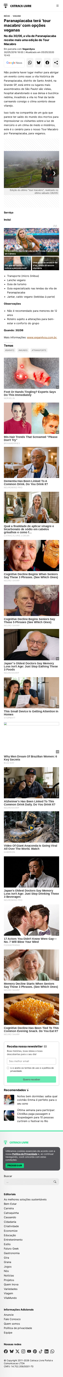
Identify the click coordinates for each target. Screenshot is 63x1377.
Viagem (17, 16)
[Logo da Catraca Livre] (17, 5)
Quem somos (12, 1323)
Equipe (8, 1332)
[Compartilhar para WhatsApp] (29, 62)
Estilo (7, 1244)
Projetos (9, 1280)
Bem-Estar (10, 1203)
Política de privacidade (18, 1328)
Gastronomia (12, 1253)
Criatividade (11, 1226)
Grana (7, 1262)
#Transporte (39, 350)
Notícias (9, 1275)
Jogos (7, 1266)
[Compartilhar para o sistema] (56, 62)
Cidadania (10, 1221)
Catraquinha (11, 1212)
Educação (10, 1235)
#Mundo (23, 350)
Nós (6, 1271)
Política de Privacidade (24, 1154)
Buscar (8, 1176)
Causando (10, 1217)
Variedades (10, 1289)
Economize (10, 1230)
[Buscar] (55, 1181)
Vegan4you (28, 49)
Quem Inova (11, 1284)
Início (7, 16)
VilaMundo (10, 1297)
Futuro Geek (11, 1248)
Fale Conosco (12, 1319)
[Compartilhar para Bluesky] (38, 62)
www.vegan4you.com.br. (42, 337)
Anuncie (9, 1314)
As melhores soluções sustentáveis (25, 1199)
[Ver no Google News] (14, 62)
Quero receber (31, 1079)
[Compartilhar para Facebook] (47, 62)
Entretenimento (13, 1239)
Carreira (9, 1208)
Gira (6, 1257)
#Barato (9, 350)
